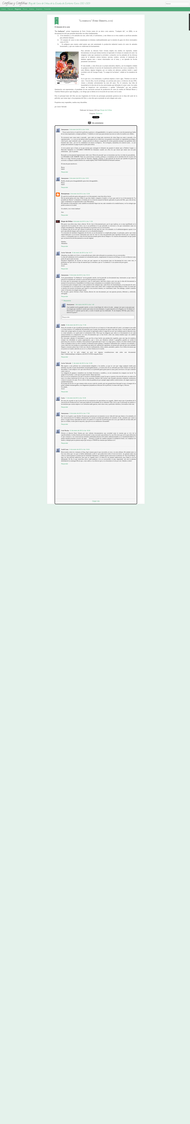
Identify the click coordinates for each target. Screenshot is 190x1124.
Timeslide (47, 9)
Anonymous (65, 193)
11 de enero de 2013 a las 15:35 (75, 398)
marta (63, 325)
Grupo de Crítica (106, 110)
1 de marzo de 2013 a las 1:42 (84, 304)
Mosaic (25, 9)
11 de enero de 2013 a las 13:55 (82, 363)
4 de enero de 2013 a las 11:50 (82, 221)
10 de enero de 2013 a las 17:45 (75, 325)
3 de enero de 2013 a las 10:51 (79, 178)
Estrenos (99, 113)
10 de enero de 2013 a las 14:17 (82, 252)
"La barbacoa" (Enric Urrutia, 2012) (96, 20)
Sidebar (31, 9)
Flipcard (10, 9)
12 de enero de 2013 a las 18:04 (79, 430)
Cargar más (96, 501)
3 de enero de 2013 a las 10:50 (79, 129)
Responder (64, 172)
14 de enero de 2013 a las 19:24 (79, 449)
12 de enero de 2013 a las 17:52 (79, 413)
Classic (3, 9)
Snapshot (39, 9)
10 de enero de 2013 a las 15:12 (79, 275)
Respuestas (67, 300)
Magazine (18, 9)
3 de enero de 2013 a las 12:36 (80, 193)
